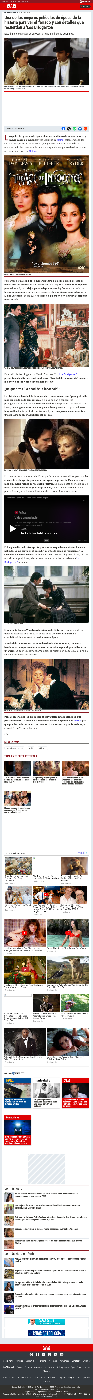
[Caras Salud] (46, 1324)
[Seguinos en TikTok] (49, 1354)
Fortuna (42, 1360)
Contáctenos (39, 1377)
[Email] (85, 129)
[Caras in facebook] (37, 1354)
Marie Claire (31, 1360)
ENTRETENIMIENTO (11, 13)
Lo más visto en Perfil (19, 1254)
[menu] (4, 6)
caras (75, 1081)
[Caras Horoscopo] (46, 1335)
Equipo (63, 1377)
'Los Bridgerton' (68, 374)
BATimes (87, 1360)
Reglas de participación (79, 1377)
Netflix (60, 139)
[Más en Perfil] (18, 1073)
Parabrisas (64, 1360)
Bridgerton (42, 748)
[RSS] (55, 1354)
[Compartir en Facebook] (63, 129)
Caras (19, 1367)
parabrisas (17, 1118)
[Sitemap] (61, 1354)
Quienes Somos (24, 1377)
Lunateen (76, 1360)
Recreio (86, 1367)
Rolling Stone (63, 1367)
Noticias (19, 1360)
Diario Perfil (8, 1360)
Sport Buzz (76, 1367)
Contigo (28, 1367)
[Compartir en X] (69, 129)
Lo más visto (13, 1188)
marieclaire (46, 1081)
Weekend (53, 1360)
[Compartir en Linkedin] (80, 129)
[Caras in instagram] (31, 1354)
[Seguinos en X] (43, 1354)
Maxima (46, 1371)
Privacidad (52, 1377)
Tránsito (46, 1381)
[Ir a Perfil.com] (85, 2)
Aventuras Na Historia (44, 1367)
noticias (17, 1081)
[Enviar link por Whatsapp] (74, 129)
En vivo (86, 6)
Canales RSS (8, 1377)
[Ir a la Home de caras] (11, 7)
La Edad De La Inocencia (14, 748)
